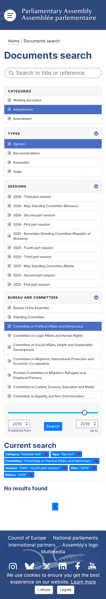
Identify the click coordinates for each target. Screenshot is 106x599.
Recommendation (26, 153)
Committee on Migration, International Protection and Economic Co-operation (53, 361)
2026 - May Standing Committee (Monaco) (45, 206)
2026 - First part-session (31, 224)
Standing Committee (28, 317)
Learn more (83, 582)
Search (53, 426)
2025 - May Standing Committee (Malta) (43, 266)
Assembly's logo (80, 545)
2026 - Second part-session (34, 215)
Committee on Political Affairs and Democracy (48, 326)
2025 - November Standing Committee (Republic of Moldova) (52, 236)
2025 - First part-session (31, 284)
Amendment (22, 119)
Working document (27, 100)
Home (14, 40)
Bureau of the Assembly (31, 308)
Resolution (21, 162)
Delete (45, 454)
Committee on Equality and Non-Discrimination (48, 396)
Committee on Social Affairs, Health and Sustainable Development (52, 347)
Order (17, 172)
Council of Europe (27, 538)
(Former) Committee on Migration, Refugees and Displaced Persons (49, 375)
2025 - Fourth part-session (33, 248)
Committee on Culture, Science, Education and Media (53, 387)
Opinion (19, 144)
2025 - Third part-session (32, 257)
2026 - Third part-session (32, 197)
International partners (31, 545)
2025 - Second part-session (34, 275)
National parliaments (75, 538)
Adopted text (23, 109)
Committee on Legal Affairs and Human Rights (48, 335)
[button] (96, 133)
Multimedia (53, 551)
